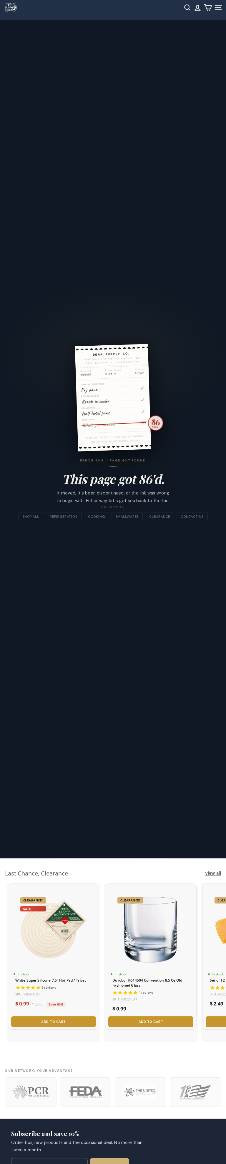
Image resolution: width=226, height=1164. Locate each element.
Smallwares (127, 517)
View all (213, 873)
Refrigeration (63, 517)
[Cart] (208, 7)
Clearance (159, 517)
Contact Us (192, 517)
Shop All (30, 517)
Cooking (96, 517)
